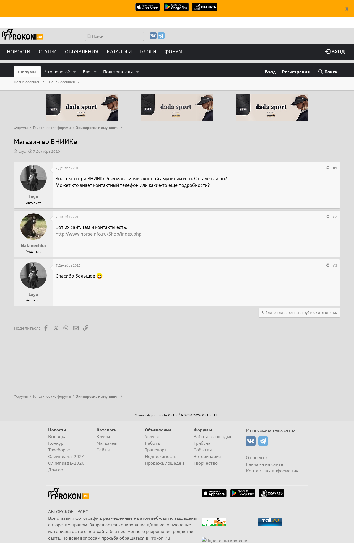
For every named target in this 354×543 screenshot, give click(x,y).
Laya (22, 151)
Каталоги (119, 51)
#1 (335, 168)
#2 (335, 216)
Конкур (55, 443)
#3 (335, 265)
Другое (55, 469)
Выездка (57, 436)
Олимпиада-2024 (66, 456)
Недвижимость (160, 456)
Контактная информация (272, 471)
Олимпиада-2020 (66, 463)
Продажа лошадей (164, 463)
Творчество (206, 463)
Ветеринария (207, 456)
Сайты (103, 450)
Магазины (107, 443)
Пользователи (118, 71)
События (203, 450)
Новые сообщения (29, 82)
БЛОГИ (148, 51)
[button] (75, 71)
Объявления (81, 51)
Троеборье (59, 450)
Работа (152, 443)
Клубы (103, 436)
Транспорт (155, 450)
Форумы (27, 71)
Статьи (48, 51)
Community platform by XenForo (177, 415)
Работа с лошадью (213, 436)
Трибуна (202, 443)
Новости (18, 51)
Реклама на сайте (264, 464)
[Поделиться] (327, 168)
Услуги (152, 436)
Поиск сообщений (64, 82)
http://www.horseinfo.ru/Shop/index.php (99, 234)
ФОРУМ (174, 51)
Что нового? (57, 71)
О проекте (256, 457)
